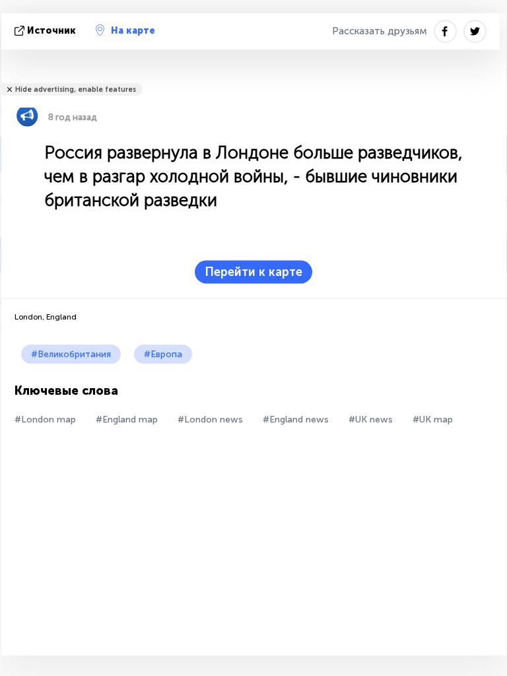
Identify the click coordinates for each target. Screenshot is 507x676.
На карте (133, 30)
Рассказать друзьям (379, 31)
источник (51, 30)
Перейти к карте (253, 272)
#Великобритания (71, 354)
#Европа (163, 354)
